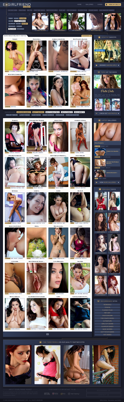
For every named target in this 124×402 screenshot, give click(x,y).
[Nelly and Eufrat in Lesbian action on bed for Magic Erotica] (15, 243)
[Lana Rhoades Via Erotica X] (58, 278)
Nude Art (62, 10)
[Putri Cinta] (107, 81)
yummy (76, 223)
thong (77, 152)
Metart (24, 23)
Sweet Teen (56, 152)
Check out (108, 113)
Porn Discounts (72, 115)
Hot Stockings (71, 10)
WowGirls (107, 304)
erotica (84, 71)
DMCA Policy (103, 400)
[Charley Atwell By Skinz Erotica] (80, 137)
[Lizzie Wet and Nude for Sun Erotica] (58, 207)
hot (28, 71)
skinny (103, 146)
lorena (33, 223)
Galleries (89, 4)
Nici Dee (80, 293)
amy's (32, 106)
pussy (81, 223)
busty (7, 71)
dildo (6, 293)
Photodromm (107, 315)
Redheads (12, 26)
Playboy (23, 18)
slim (36, 71)
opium (33, 258)
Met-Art (107, 312)
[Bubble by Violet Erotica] (15, 56)
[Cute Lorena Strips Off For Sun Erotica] (37, 207)
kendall (14, 223)
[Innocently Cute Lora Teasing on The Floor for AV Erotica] (58, 313)
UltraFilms (107, 321)
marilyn (17, 152)
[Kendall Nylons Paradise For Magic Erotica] (15, 207)
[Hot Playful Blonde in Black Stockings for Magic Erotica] (80, 56)
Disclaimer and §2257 (114, 400)
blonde (32, 71)
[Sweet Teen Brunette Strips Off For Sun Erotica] (58, 137)
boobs (82, 152)
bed (12, 258)
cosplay (11, 152)
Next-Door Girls (52, 10)
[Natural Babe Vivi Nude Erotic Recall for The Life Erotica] (80, 313)
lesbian (51, 71)
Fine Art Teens (11, 115)
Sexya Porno (66, 112)
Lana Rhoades (60, 293)
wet (64, 223)
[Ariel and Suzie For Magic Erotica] (80, 91)
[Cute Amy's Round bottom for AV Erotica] (37, 91)
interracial (64, 71)
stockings (12, 71)
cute (43, 223)
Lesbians (7, 106)
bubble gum (19, 71)
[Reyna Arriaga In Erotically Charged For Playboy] (15, 313)
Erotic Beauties (52, 112)
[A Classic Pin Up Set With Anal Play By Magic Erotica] (15, 278)
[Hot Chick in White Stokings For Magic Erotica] (58, 172)
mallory (35, 152)
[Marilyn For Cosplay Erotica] (15, 137)
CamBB (99, 4)
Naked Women (48, 115)
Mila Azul (12, 29)
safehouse (78, 258)
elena (54, 106)
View (108, 182)
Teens (11, 18)
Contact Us (103, 395)
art (76, 293)
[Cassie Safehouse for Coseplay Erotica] (80, 243)
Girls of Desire (107, 323)
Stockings (20, 29)
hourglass (106, 157)
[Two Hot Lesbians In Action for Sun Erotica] (15, 172)
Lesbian (19, 26)
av (40, 106)
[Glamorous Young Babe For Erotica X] (37, 313)
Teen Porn (22, 10)
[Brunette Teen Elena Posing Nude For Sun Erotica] (58, 91)
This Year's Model (107, 318)
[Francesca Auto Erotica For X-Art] (37, 56)
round (37, 106)
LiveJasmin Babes (23, 112)
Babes (28, 258)
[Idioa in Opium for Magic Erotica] (37, 243)
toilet (72, 152)
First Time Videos (39, 10)
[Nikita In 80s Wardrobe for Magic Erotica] (37, 172)
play (16, 293)
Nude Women (107, 329)
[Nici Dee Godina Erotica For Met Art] (80, 278)
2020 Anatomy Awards (106, 10)
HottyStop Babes (107, 332)
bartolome (61, 258)
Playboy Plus (82, 10)
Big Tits (29, 10)
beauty (108, 167)
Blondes (29, 152)
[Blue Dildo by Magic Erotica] (37, 278)
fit (101, 157)
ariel (82, 106)
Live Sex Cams (12, 10)
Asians (16, 18)
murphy (41, 152)
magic (79, 71)
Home (79, 4)
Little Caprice (20, 21)
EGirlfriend (17, 4)
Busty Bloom (38, 112)
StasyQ (107, 307)
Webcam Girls (114, 4)
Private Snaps (93, 10)
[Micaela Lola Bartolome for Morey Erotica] (58, 243)
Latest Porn (24, 115)
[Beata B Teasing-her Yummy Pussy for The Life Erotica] (80, 207)
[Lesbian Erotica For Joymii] (58, 56)
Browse (108, 65)
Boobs (18, 23)
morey (55, 258)
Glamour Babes (107, 326)
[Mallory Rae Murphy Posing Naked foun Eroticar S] (37, 137)
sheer (104, 178)
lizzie (54, 223)
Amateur (11, 293)
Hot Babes (107, 334)
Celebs (11, 21)
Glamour (12, 23)
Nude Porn (36, 115)
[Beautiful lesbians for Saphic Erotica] (15, 91)
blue (40, 293)
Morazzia (59, 115)
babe (100, 178)
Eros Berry (79, 112)
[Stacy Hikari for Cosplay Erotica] (80, 172)
